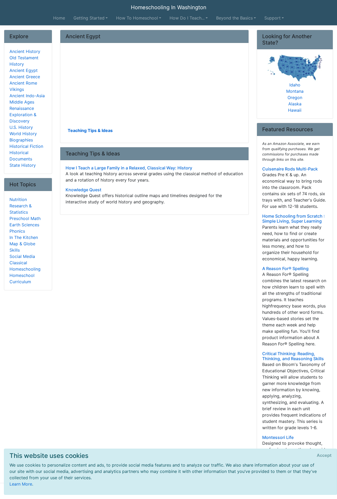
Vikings (16, 89)
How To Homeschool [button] (137, 18)
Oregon (295, 97)
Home (59, 18)
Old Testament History (23, 61)
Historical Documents (20, 156)
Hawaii (294, 110)
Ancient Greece (24, 76)
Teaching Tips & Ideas (90, 130)
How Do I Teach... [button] (187, 18)
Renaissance (21, 108)
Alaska (294, 103)
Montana (295, 91)
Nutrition (18, 199)
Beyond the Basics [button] (234, 18)
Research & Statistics (20, 209)
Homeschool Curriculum (21, 278)
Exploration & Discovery (22, 118)
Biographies (21, 140)
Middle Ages (21, 102)
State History (22, 165)
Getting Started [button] (89, 18)
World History (23, 133)
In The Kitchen (23, 237)
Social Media (22, 256)
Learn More (20, 484)
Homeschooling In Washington (168, 7)
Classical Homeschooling (25, 266)
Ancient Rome (23, 83)
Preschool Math (25, 218)
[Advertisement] (154, 87)
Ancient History (24, 51)
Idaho (294, 84)
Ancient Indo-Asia (27, 95)
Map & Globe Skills (22, 247)
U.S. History (21, 127)
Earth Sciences (24, 224)
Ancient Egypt (23, 70)
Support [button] (272, 18)
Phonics (17, 231)
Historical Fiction (26, 146)
